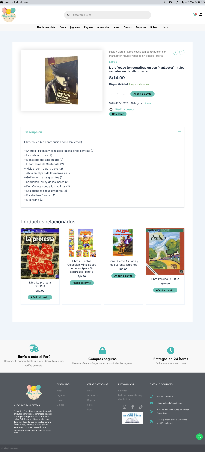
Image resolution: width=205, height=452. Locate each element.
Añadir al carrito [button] (40, 297)
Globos (127, 27)
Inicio (112, 51)
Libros (165, 27)
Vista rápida (39, 275)
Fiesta (62, 27)
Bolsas (153, 27)
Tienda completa (46, 27)
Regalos (88, 27)
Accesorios (103, 27)
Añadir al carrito (142, 93)
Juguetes (75, 27)
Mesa (116, 27)
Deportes (141, 27)
